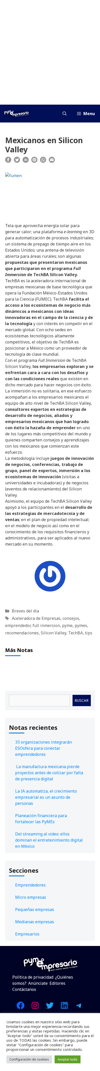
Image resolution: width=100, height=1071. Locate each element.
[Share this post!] (8, 161)
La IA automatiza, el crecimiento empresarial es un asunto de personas (46, 797)
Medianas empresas (34, 922)
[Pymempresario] (16, 113)
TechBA (75, 633)
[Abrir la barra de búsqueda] (64, 113)
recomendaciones (22, 633)
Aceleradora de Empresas (36, 618)
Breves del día (25, 611)
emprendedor (18, 625)
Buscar (81, 700)
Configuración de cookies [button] (29, 1059)
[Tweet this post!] (17, 161)
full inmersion (46, 625)
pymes (81, 625)
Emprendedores (30, 885)
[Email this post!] (52, 161)
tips (88, 633)
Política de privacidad (32, 977)
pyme (67, 625)
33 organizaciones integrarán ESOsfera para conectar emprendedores (43, 748)
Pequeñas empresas (34, 909)
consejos (71, 618)
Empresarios (27, 934)
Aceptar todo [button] (67, 1059)
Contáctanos (24, 989)
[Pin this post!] (34, 161)
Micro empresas (30, 897)
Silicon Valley (53, 633)
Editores (57, 983)
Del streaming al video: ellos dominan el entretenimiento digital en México (49, 840)
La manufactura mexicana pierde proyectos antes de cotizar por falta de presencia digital (49, 773)
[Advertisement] (50, 52)
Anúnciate (38, 983)
